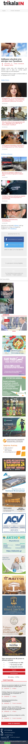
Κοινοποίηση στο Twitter (15, 244)
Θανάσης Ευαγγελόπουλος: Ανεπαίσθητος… (6, 293)
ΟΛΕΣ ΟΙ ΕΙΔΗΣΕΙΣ (14, 723)
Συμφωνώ (7, 743)
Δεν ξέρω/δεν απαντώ (16, 667)
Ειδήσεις (16, 225)
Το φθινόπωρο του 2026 (16, 662)
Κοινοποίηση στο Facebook (15, 239)
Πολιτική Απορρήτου (9, 732)
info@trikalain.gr (9, 735)
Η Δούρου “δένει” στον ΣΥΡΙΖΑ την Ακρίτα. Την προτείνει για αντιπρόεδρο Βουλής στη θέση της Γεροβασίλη (13, 708)
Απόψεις (14, 688)
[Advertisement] (14, 27)
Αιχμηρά (7, 320)
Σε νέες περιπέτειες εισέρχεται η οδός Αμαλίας (6, 308)
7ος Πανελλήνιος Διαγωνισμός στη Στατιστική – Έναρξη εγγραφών (14, 274)
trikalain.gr (13, 228)
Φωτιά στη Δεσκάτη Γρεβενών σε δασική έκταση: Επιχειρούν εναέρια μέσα (14, 685)
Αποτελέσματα (14, 673)
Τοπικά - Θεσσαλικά (19, 63)
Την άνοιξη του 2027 (16, 664)
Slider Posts (5, 80)
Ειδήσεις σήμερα (6, 154)
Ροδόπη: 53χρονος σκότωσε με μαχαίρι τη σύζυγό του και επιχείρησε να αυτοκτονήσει (13, 693)
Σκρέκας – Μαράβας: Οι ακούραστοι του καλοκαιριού (13, 326)
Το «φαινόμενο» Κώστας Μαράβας (14, 263)
